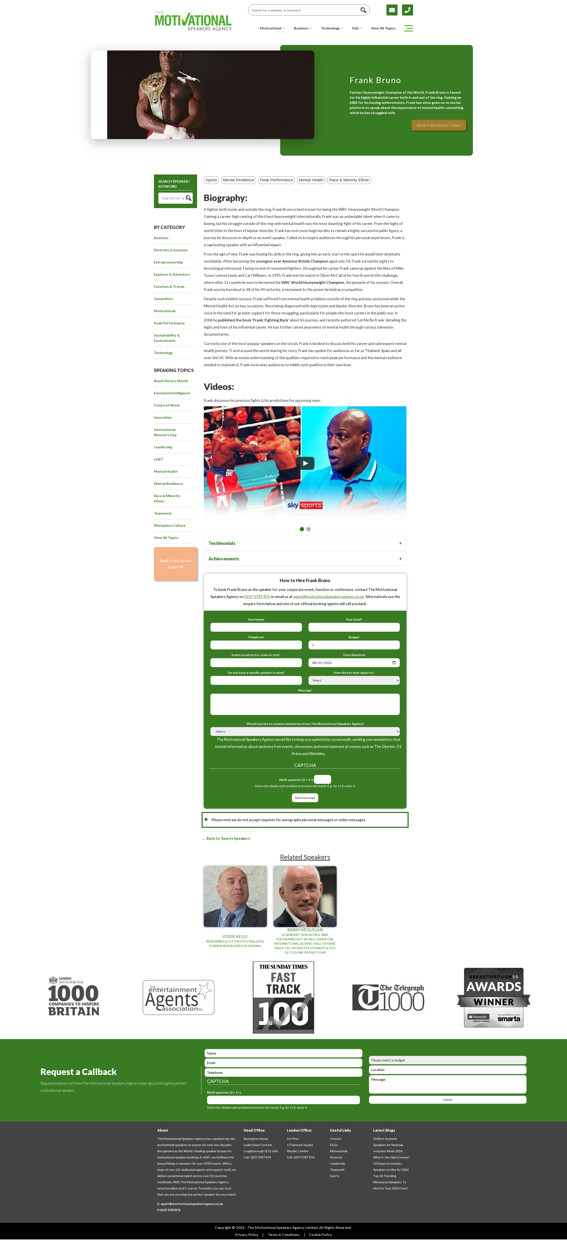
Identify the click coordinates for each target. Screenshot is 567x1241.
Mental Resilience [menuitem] (168, 483)
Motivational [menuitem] (164, 311)
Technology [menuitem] (163, 352)
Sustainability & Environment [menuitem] (167, 338)
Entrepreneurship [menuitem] (168, 262)
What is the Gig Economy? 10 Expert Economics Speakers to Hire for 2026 (391, 1163)
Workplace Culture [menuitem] (169, 525)
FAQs (334, 1145)
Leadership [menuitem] (163, 447)
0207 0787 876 (257, 596)
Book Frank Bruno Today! (439, 125)
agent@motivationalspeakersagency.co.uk (328, 596)
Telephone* (256, 637)
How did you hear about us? (354, 672)
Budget (354, 637)
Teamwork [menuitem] (163, 513)
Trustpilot (205, 1188)
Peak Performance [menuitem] (169, 323)
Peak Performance (276, 180)
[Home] (192, 20)
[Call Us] (407, 9)
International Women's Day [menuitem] (165, 432)
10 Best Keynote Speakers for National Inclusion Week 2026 (388, 1145)
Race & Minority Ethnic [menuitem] (167, 498)
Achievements (223, 558)
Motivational (338, 1151)
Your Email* (354, 619)
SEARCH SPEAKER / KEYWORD (174, 183)
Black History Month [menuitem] (171, 381)
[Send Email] (394, 9)
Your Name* (256, 619)
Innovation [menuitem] (163, 417)
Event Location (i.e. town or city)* (256, 655)
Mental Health (311, 180)
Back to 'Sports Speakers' (228, 838)
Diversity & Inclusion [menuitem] (171, 250)
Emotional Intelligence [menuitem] (172, 393)
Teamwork (337, 1169)
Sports (211, 180)
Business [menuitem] (161, 238)
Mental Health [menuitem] (165, 471)
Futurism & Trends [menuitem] (169, 286)
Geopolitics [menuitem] (163, 298)
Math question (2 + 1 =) (296, 780)
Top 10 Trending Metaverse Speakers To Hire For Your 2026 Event (390, 1182)
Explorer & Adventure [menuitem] (172, 274)
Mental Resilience (238, 180)
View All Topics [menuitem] (166, 537)
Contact (336, 1138)
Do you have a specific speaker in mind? (256, 672)
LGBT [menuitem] (158, 459)
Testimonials (221, 543)
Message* (305, 690)
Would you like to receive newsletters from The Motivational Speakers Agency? (305, 724)
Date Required (354, 655)
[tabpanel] (305, 459)
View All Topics (383, 28)
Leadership (337, 1163)
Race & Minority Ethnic (349, 180)
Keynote (336, 1157)
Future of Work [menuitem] (167, 405)
